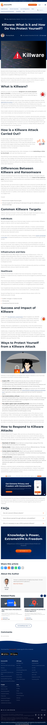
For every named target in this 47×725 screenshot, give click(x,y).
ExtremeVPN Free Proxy (6, 678)
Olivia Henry (5, 618)
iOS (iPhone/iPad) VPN (21, 670)
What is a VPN (4, 689)
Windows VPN (19, 663)
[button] (23, 551)
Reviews (3, 667)
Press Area (3, 696)
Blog (7, 19)
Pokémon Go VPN (36, 677)
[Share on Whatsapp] (16, 568)
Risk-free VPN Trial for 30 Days (8, 665)
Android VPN (19, 667)
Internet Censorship (14, 8)
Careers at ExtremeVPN (6, 676)
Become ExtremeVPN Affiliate (8, 681)
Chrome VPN (19, 672)
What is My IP (4, 686)
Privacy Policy (19, 693)
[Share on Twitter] (2, 568)
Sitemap (18, 697)
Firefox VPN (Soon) (20, 679)
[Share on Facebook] (5, 568)
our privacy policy (25, 724)
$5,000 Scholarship (5, 700)
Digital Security (4, 8)
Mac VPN (18, 665)
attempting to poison (7, 102)
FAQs (17, 690)
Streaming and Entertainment (7, 11)
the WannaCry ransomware (15, 317)
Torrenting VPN (35, 679)
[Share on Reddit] (9, 568)
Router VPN (19, 674)
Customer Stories (5, 693)
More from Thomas (18, 583)
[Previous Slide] (41, 596)
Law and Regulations (25, 8)
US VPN (33, 667)
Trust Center (4, 670)
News (33, 8)
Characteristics (35, 663)
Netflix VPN (34, 672)
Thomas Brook (10, 35)
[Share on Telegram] (19, 568)
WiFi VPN (34, 674)
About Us (3, 663)
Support (18, 686)
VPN (24, 11)
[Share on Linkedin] (12, 568)
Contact (18, 700)
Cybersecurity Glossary (6, 702)
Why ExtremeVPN (5, 691)
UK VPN (33, 670)
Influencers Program (5, 698)
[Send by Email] (22, 568)
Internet (18, 19)
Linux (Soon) (19, 677)
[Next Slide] (45, 596)
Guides (18, 688)
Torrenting (18, 11)
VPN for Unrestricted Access (38, 665)
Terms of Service (20, 695)
